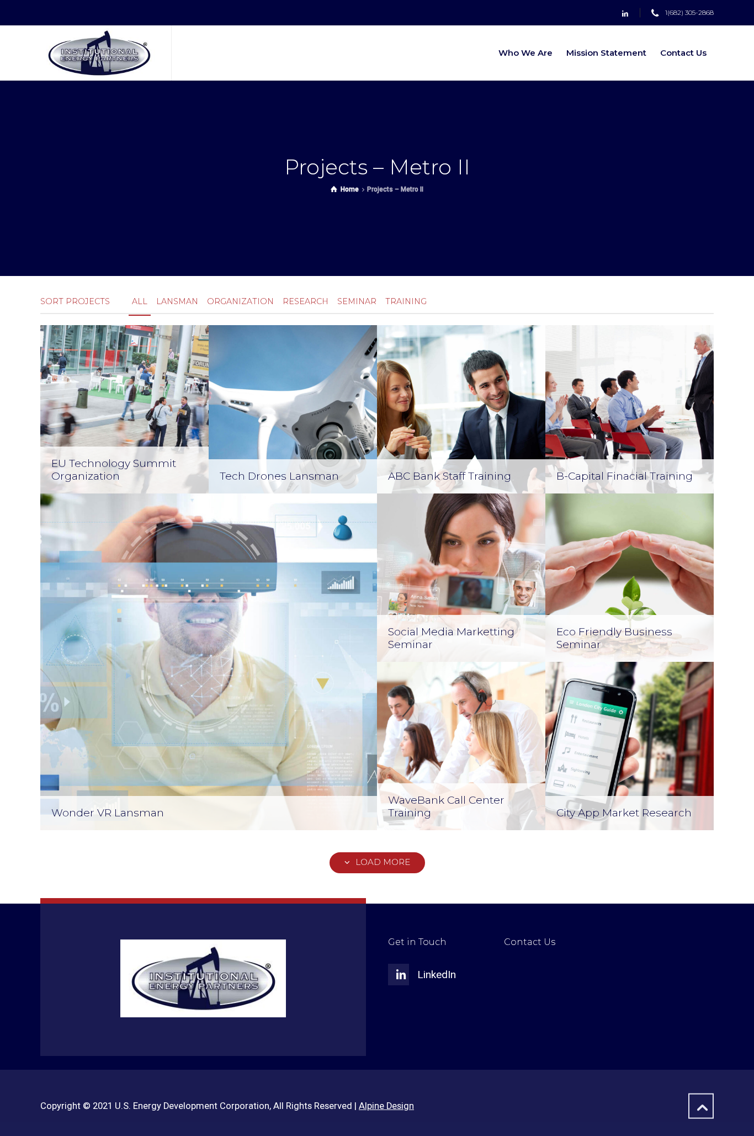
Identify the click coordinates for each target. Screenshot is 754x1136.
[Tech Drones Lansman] (293, 408)
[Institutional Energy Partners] (99, 53)
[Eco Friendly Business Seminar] (629, 577)
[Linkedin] (625, 13)
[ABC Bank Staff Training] (461, 408)
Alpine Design (386, 1106)
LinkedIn (436, 974)
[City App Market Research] (629, 745)
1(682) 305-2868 (689, 13)
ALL (139, 301)
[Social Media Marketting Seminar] (461, 577)
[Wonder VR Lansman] (208, 661)
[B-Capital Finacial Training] (629, 408)
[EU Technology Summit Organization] (124, 408)
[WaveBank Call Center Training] (461, 745)
